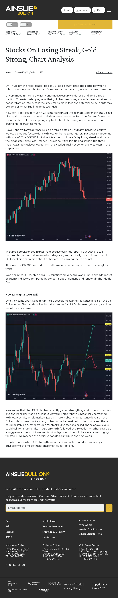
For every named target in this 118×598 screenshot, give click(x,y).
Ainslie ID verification (90, 529)
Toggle (12, 24)
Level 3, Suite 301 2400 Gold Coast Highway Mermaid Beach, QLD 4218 (93, 551)
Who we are (85, 525)
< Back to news (104, 72)
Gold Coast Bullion (89, 545)
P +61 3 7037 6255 (15, 554)
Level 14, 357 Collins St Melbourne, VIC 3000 (17, 550)
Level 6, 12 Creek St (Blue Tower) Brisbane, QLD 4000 (55, 551)
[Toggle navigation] (108, 10)
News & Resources (52, 526)
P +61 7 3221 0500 (52, 556)
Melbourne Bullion (15, 545)
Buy (8, 520)
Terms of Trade (73, 584)
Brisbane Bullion (51, 545)
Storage (10, 531)
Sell (8, 526)
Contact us (48, 537)
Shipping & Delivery (53, 531)
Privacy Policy (72, 588)
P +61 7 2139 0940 (89, 556)
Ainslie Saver (49, 520)
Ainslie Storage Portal (90, 533)
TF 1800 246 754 (14, 556)
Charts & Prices (87, 24)
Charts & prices (87, 520)
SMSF (9, 537)
